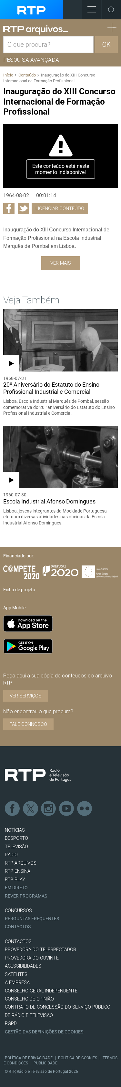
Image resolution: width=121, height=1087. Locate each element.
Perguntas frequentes (32, 918)
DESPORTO (16, 838)
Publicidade (45, 1063)
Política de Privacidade (29, 1058)
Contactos (18, 927)
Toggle (111, 9)
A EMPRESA (17, 982)
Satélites (16, 974)
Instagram (48, 809)
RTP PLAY (15, 879)
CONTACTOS (18, 941)
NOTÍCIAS (15, 830)
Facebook (12, 809)
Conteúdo (27, 75)
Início (8, 75)
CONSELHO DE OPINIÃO (29, 999)
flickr (85, 809)
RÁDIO (11, 855)
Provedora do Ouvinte (32, 958)
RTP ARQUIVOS (20, 863)
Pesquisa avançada (31, 59)
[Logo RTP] (38, 775)
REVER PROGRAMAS (26, 896)
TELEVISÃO (16, 846)
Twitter (30, 809)
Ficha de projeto (19, 589)
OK (106, 44)
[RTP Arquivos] (35, 30)
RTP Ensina (17, 871)
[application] (60, 156)
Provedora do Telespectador (40, 949)
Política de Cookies (77, 1058)
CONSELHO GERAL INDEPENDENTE (41, 991)
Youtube (67, 809)
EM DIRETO (16, 887)
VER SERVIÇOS (26, 696)
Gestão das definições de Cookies (44, 1032)
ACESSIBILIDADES (23, 966)
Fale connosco (28, 724)
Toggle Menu (91, 9)
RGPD (11, 1023)
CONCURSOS (18, 910)
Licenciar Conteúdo (59, 208)
